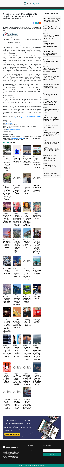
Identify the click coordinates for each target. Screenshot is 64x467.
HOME (5, 8)
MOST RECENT (13, 8)
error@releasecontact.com (17, 138)
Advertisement (31, 452)
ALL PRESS (22, 8)
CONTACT (29, 8)
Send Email (9, 123)
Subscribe (52, 454)
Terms (29, 448)
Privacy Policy (31, 450)
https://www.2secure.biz (23, 45)
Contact (30, 454)
